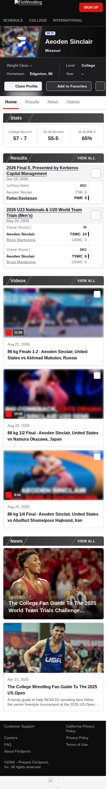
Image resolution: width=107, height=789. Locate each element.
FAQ (7, 744)
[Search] (72, 8)
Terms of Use (77, 744)
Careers (10, 738)
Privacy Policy (77, 738)
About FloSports (17, 751)
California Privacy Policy (80, 728)
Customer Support (19, 726)
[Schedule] (63, 8)
